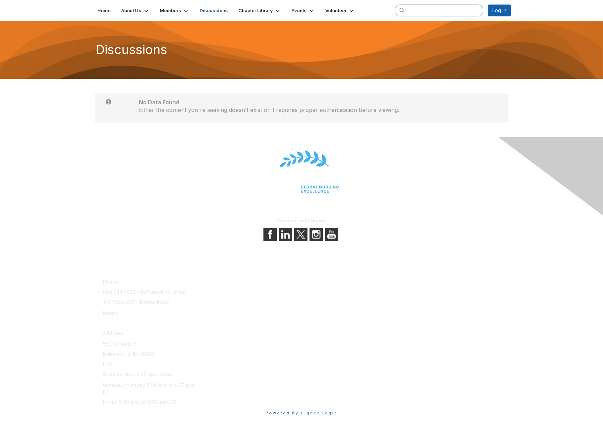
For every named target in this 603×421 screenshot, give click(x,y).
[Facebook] (270, 234)
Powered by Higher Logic (302, 413)
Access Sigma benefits (230, 293)
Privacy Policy (320, 293)
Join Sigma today (224, 283)
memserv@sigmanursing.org (135, 323)
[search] (402, 10)
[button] (135, 10)
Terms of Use (319, 303)
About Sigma (318, 283)
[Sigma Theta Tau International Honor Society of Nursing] (301, 172)
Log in (499, 10)
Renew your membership (232, 303)
